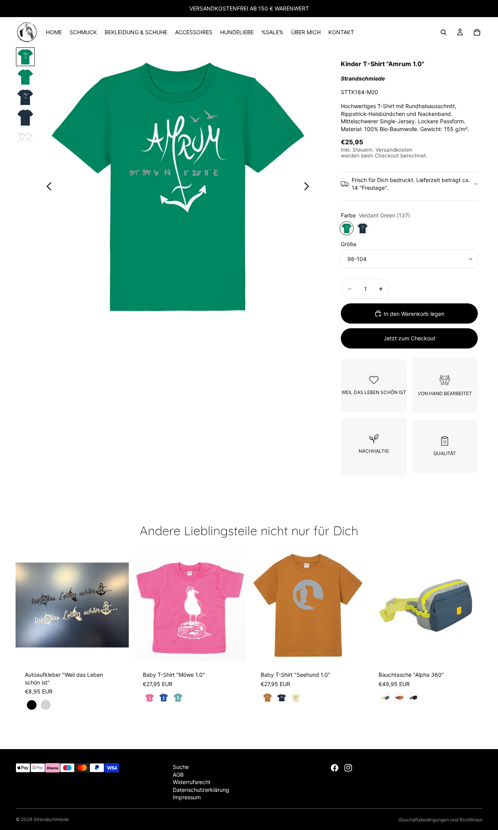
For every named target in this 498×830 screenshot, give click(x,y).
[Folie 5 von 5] (25, 137)
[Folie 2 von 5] (25, 77)
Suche (181, 766)
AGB (178, 774)
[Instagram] (348, 767)
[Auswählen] (117, 650)
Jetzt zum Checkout (409, 338)
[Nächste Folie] (308, 187)
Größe (348, 244)
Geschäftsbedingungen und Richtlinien (440, 820)
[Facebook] (334, 767)
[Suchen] (443, 32)
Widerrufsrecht (191, 782)
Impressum (187, 797)
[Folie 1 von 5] (25, 56)
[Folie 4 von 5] (25, 117)
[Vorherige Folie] (47, 187)
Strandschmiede (51, 819)
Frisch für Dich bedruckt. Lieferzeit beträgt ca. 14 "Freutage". (411, 184)
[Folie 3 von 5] (25, 97)
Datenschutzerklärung (201, 789)
